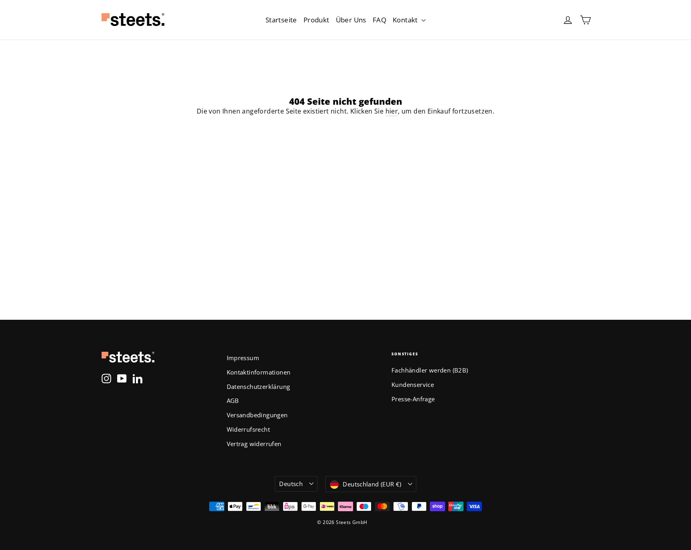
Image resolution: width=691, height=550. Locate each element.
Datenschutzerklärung (258, 387)
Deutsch (291, 484)
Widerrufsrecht (248, 429)
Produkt (317, 19)
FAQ (379, 19)
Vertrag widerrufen (254, 444)
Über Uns (351, 19)
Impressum (243, 358)
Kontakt (406, 19)
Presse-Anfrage (413, 399)
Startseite (281, 19)
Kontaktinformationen (259, 372)
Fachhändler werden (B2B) (429, 370)
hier (391, 111)
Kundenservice (412, 385)
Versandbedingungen (257, 415)
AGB (233, 401)
